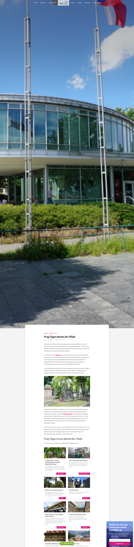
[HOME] (63, 3)
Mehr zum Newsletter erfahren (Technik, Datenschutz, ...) (119, 546)
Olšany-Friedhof (67, 414)
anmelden (119, 543)
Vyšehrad (58, 355)
